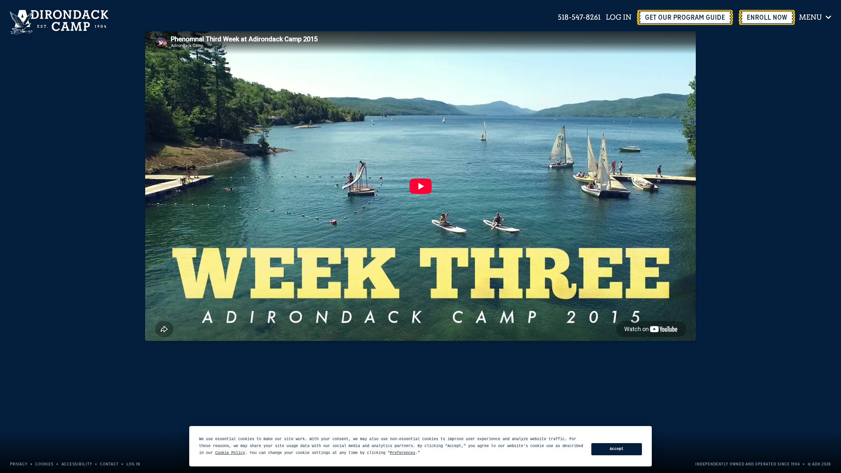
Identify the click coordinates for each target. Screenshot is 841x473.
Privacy (18, 464)
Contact (109, 464)
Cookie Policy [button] (230, 453)
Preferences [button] (402, 453)
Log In (618, 17)
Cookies (44, 464)
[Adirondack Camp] (59, 22)
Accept (617, 449)
